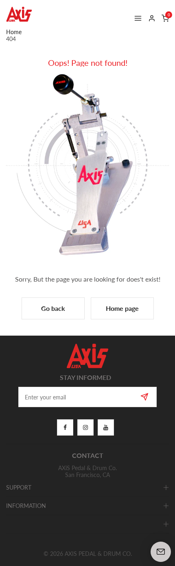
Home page (122, 308)
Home (14, 31)
